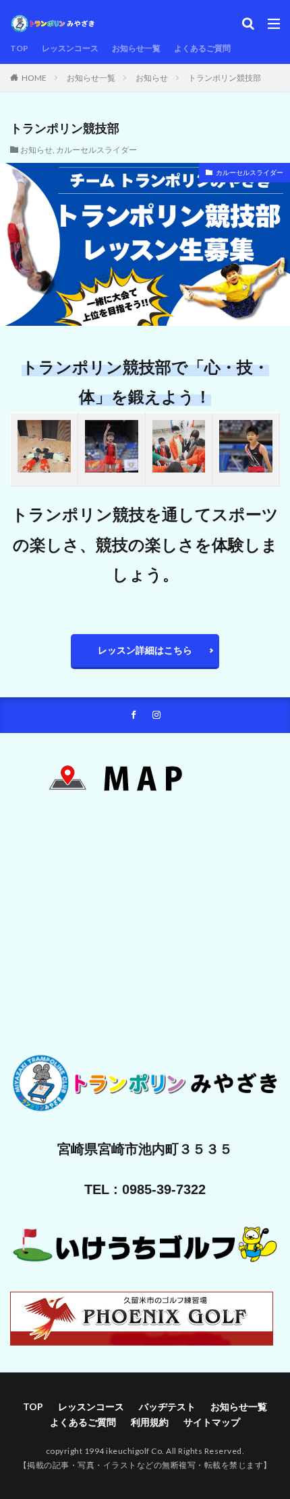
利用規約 (150, 1422)
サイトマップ (211, 1422)
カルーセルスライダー (96, 150)
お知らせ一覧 (136, 48)
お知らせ (152, 78)
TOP (19, 48)
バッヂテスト (167, 1406)
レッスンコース (70, 48)
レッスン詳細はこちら (145, 650)
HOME (34, 78)
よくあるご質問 (202, 48)
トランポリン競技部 (224, 78)
